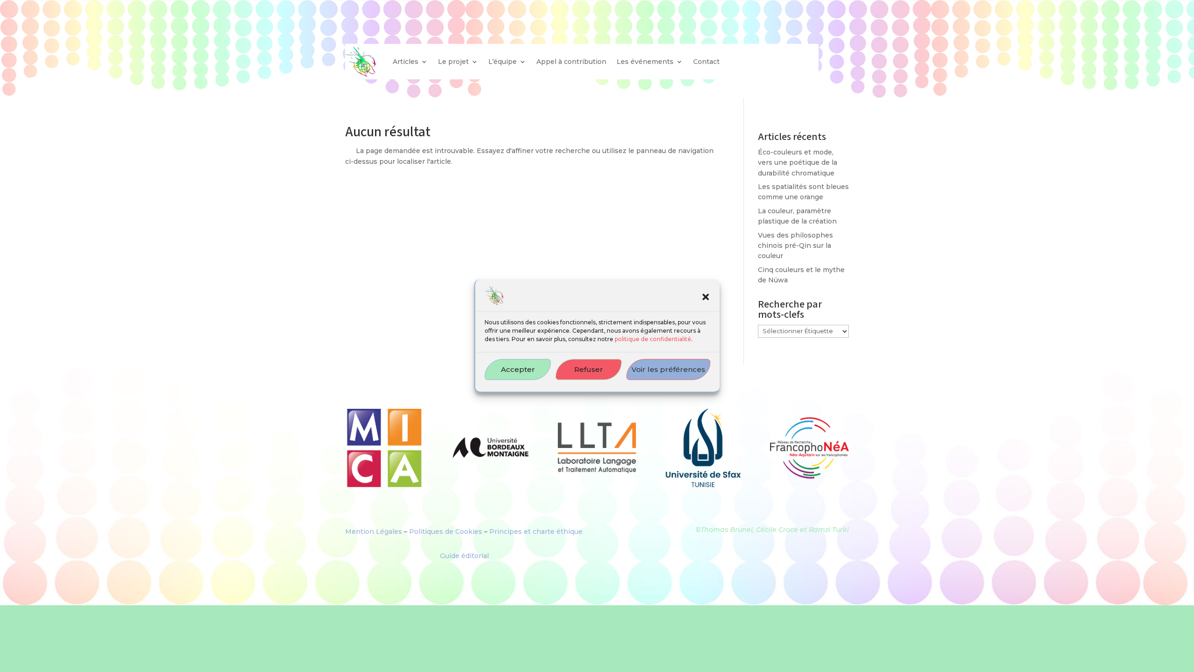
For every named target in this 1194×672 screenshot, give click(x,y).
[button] (705, 297)
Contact (706, 61)
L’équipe (502, 61)
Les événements (645, 61)
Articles (405, 61)
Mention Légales (373, 531)
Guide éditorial (464, 556)
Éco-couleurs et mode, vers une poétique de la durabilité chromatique (797, 162)
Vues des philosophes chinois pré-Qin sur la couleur (795, 245)
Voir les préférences (668, 369)
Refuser (588, 369)
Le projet (453, 61)
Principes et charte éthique (536, 531)
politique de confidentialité (653, 339)
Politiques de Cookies (445, 531)
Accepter (518, 369)
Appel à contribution (571, 61)
